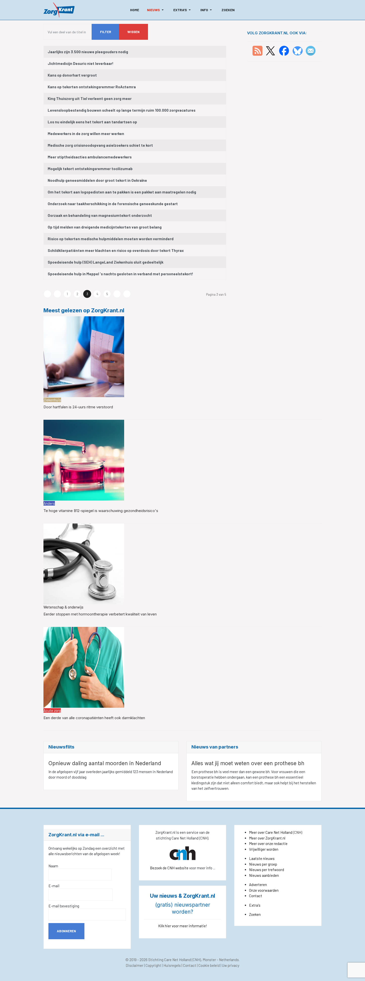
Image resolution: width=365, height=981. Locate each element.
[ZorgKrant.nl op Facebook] (284, 50)
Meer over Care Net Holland (270, 832)
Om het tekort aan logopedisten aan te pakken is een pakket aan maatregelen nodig (122, 192)
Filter (105, 32)
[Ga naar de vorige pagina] (57, 294)
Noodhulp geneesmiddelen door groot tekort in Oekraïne (97, 180)
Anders (49, 503)
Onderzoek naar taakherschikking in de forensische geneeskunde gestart (113, 203)
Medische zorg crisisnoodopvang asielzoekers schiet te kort (100, 145)
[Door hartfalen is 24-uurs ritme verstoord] (83, 356)
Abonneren (66, 931)
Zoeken (255, 914)
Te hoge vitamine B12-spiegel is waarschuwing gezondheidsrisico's (100, 510)
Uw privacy (230, 965)
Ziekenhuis (52, 400)
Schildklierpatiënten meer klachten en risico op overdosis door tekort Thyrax (116, 250)
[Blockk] (58, 9)
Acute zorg (52, 710)
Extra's (254, 905)
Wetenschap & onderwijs (63, 607)
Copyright (153, 965)
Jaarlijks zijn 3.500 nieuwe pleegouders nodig (88, 51)
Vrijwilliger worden (263, 849)
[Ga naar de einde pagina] (127, 294)
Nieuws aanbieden (264, 875)
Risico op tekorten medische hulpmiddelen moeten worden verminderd (111, 238)
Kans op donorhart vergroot (72, 75)
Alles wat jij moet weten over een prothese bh (247, 763)
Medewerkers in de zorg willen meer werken (86, 133)
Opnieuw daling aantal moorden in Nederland (104, 763)
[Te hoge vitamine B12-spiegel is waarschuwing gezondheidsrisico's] (83, 460)
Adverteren (258, 884)
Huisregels (172, 965)
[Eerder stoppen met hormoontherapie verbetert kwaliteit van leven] (83, 563)
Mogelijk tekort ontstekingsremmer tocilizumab (90, 168)
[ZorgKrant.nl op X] (270, 50)
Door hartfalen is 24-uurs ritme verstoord (78, 407)
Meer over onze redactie (268, 843)
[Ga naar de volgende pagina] (117, 294)
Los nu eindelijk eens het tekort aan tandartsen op (92, 122)
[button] (156, 10)
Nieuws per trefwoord (266, 869)
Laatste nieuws (262, 858)
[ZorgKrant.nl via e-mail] (310, 50)
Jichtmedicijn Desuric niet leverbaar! (80, 63)
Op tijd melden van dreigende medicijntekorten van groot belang (105, 227)
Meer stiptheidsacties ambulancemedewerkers (90, 157)
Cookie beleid (209, 965)
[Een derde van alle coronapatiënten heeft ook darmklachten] (83, 666)
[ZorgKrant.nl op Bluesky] (298, 50)
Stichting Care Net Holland (169, 959)
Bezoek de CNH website (169, 868)
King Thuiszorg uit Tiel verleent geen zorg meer (90, 98)
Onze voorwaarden (264, 890)
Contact (255, 895)
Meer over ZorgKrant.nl (267, 838)
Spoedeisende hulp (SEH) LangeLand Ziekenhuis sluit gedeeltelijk (105, 262)
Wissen (133, 32)
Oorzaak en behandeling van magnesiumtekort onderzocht (100, 215)
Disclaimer (134, 965)
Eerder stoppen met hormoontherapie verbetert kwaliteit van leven (100, 614)
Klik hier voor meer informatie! (182, 926)
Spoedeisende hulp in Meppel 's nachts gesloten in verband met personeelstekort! (120, 274)
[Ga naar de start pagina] (47, 294)
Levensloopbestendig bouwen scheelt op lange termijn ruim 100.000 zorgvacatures (121, 110)
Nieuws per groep (263, 864)
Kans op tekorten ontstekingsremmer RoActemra (92, 87)
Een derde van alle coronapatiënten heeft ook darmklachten (94, 717)
